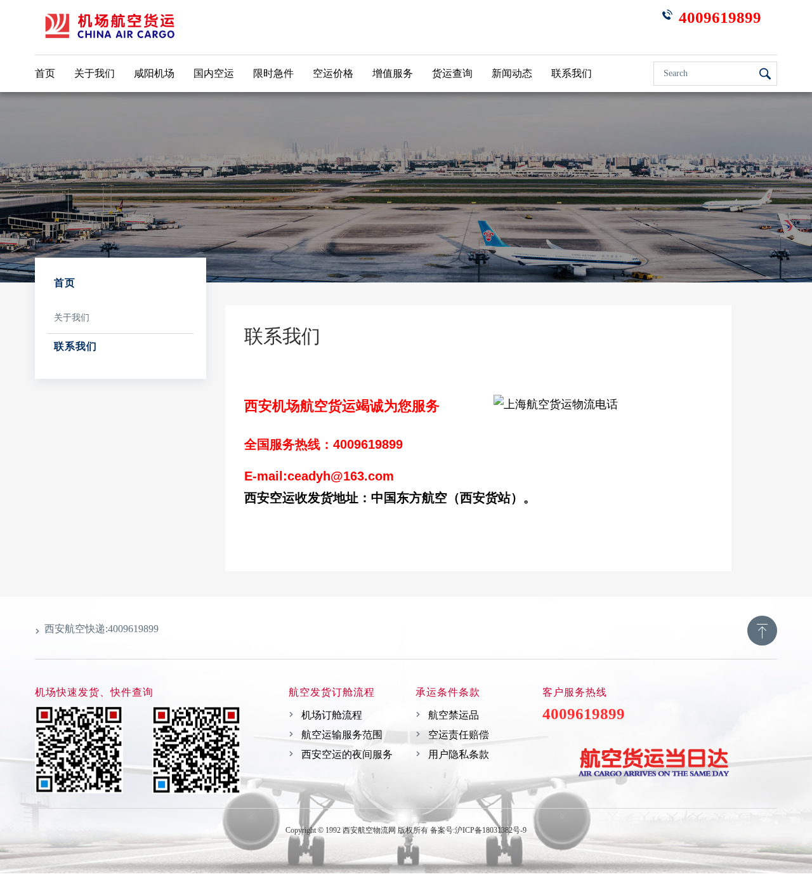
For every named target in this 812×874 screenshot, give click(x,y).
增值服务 (392, 73)
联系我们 (571, 73)
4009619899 (406, 846)
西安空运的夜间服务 (347, 754)
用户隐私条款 (458, 754)
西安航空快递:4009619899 (101, 628)
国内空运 (213, 73)
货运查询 (452, 73)
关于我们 (94, 73)
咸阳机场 (154, 73)
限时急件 (273, 73)
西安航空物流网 (368, 830)
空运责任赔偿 (458, 734)
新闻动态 (512, 73)
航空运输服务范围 (342, 734)
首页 (45, 73)
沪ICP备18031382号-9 (491, 830)
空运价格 (333, 73)
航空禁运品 (453, 715)
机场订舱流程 (331, 715)
